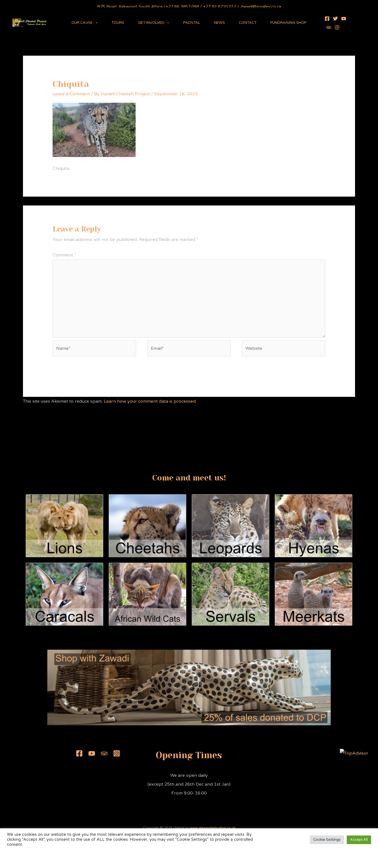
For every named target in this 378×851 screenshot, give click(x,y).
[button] (95, 22)
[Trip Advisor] (328, 27)
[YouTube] (343, 18)
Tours (118, 22)
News (219, 22)
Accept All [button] (359, 839)
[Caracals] (64, 594)
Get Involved (151, 22)
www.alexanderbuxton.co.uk (212, 828)
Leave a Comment (71, 94)
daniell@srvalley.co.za (261, 6)
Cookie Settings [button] (327, 839)
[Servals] (230, 594)
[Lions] (64, 525)
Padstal (191, 22)
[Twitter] (335, 18)
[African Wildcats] (147, 594)
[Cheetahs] (147, 525)
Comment (64, 255)
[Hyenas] (313, 525)
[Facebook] (327, 18)
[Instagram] (337, 27)
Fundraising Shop (288, 22)
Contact (248, 22)
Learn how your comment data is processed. (150, 401)
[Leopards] (230, 525)
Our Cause (82, 22)
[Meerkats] (313, 594)
